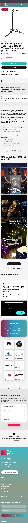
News (2, 477)
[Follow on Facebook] (18, 496)
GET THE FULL (14, 324)
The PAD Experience (9, 472)
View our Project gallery (14, 263)
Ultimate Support (6, 41)
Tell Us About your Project (14, 268)
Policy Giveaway (5, 488)
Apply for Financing (13, 71)
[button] (14, 178)
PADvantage (15, 74)
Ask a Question (6, 74)
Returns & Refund (5, 486)
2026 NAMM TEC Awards (12, 1)
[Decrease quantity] (6, 59)
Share (4, 71)
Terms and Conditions (6, 482)
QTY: (2, 58)
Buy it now (14, 67)
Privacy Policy (4, 491)
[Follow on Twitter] (21, 496)
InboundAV (3, 521)
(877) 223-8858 (7, 464)
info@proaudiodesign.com (10, 462)
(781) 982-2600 (7, 466)
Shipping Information (6, 484)
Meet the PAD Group (14, 387)
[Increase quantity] (11, 59)
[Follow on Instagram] (25, 496)
